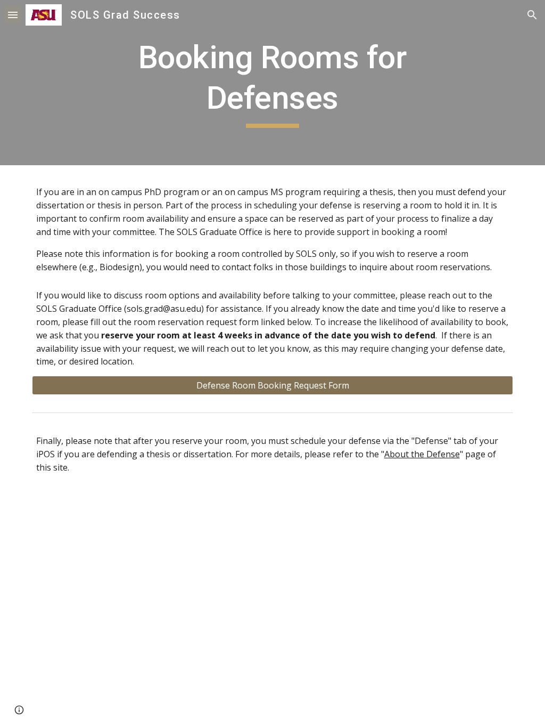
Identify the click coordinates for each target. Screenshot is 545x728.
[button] (13, 14)
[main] (272, 82)
